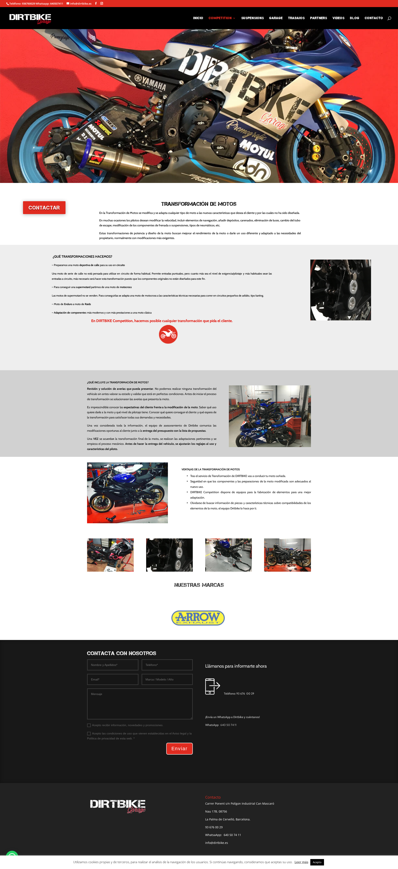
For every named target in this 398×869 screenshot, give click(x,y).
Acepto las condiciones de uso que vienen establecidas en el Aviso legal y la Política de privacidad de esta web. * (139, 736)
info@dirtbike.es (216, 843)
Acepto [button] (317, 862)
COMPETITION (220, 18)
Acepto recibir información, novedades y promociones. (127, 725)
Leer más (301, 862)
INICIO (198, 18)
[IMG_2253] (228, 570)
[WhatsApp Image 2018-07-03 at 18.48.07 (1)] (169, 570)
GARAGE (276, 18)
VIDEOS (338, 18)
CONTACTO (374, 18)
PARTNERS (318, 18)
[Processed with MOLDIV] (110, 570)
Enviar (179, 748)
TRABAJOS (296, 18)
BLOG (354, 18)
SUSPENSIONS (252, 18)
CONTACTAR (44, 208)
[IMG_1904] (287, 570)
